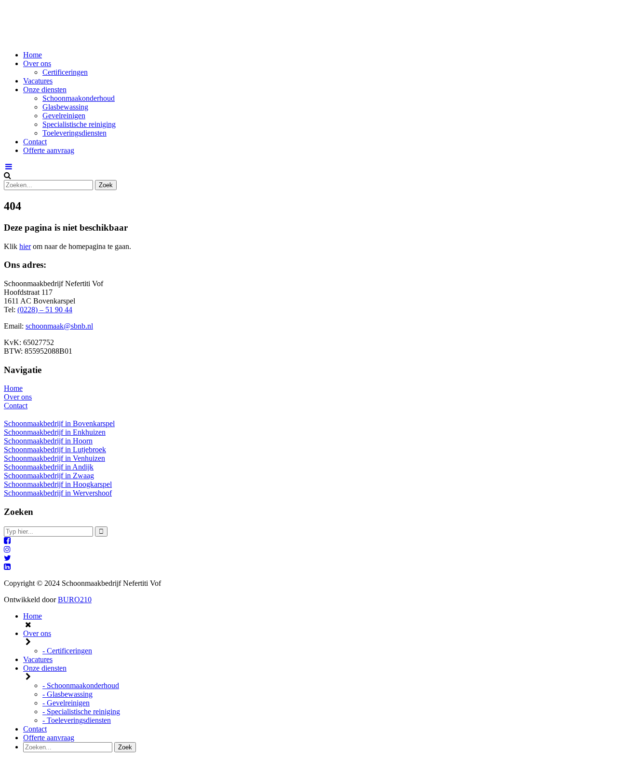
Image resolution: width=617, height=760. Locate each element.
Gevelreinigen (63, 115)
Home (32, 55)
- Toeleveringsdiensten (76, 720)
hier (25, 246)
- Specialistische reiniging (81, 711)
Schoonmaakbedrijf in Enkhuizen (55, 432)
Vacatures (38, 81)
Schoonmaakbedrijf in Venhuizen (54, 458)
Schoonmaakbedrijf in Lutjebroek (55, 449)
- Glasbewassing (67, 694)
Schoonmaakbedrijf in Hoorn (48, 441)
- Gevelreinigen (66, 703)
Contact (35, 142)
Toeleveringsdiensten (74, 133)
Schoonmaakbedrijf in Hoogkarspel (58, 484)
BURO (75, 599)
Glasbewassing (65, 107)
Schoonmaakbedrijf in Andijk (49, 467)
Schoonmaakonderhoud (78, 98)
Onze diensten (45, 89)
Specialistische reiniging (79, 124)
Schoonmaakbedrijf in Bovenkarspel (59, 423)
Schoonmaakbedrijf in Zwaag (49, 475)
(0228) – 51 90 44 (44, 309)
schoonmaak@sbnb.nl (59, 326)
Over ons (37, 63)
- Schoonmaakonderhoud (80, 685)
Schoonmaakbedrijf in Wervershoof (58, 493)
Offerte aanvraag (48, 150)
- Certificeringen (67, 651)
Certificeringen (65, 72)
